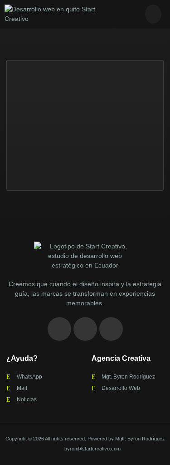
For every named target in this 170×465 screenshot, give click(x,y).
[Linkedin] (85, 329)
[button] (153, 14)
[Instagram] (59, 329)
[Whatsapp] (111, 329)
